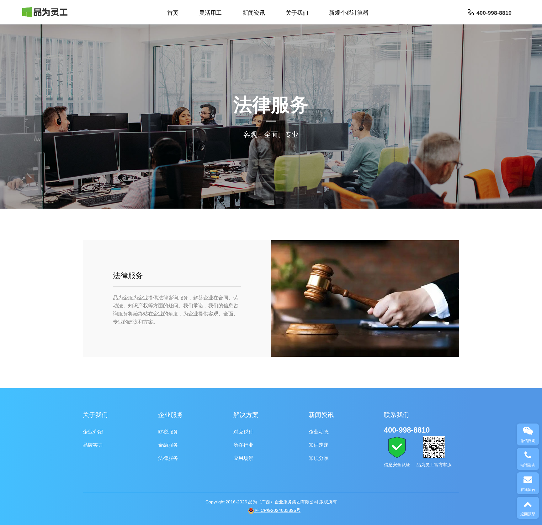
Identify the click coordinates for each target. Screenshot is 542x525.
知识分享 (319, 457)
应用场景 (243, 457)
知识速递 (319, 444)
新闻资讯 (253, 12)
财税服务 (168, 431)
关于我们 (297, 12)
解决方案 (245, 414)
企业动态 (319, 431)
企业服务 (170, 414)
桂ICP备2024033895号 (277, 510)
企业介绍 (93, 431)
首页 (172, 12)
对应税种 (243, 431)
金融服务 (168, 444)
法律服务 (168, 457)
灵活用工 (210, 12)
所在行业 (243, 444)
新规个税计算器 (349, 12)
